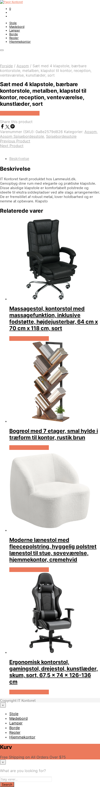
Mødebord (16, 26)
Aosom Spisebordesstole (22, 136)
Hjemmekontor (20, 41)
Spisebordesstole (61, 136)
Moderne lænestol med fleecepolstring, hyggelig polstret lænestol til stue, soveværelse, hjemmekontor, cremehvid (53, 550)
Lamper (14, 30)
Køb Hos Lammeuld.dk (20, 113)
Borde (13, 34)
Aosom (23, 66)
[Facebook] (3, 127)
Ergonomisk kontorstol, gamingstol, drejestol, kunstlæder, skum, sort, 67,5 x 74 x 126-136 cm (53, 672)
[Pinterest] (12, 127)
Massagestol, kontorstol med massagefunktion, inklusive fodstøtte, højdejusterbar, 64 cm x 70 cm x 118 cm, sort (53, 318)
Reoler (14, 38)
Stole (13, 23)
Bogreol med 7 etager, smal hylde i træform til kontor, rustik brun (53, 434)
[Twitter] (8, 127)
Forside (6, 66)
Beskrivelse (19, 158)
